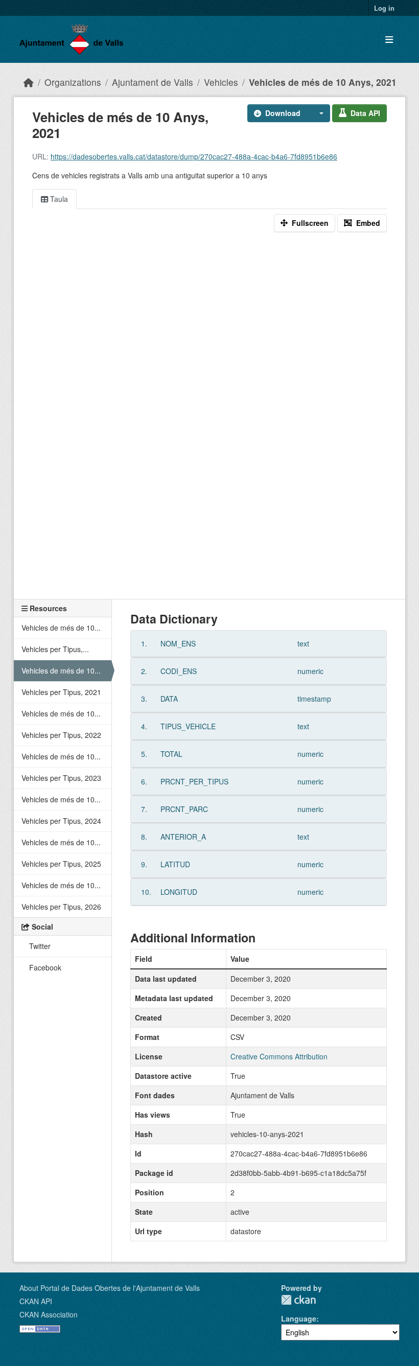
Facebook (44, 967)
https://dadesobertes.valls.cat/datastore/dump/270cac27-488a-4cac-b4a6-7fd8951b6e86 (194, 156)
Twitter (39, 946)
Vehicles (221, 82)
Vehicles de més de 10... (61, 627)
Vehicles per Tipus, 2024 (61, 821)
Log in (384, 8)
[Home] (29, 82)
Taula (58, 199)
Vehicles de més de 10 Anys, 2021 (323, 82)
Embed (368, 223)
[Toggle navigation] (389, 39)
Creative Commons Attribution (279, 1056)
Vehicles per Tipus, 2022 (61, 735)
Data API (365, 113)
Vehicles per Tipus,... (55, 649)
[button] (318, 113)
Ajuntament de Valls (152, 82)
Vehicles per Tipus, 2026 (61, 906)
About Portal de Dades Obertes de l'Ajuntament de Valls (109, 1288)
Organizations (72, 82)
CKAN (298, 1299)
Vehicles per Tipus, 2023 (61, 778)
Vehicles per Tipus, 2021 (61, 692)
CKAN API (35, 1301)
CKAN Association (48, 1314)
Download (282, 113)
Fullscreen (310, 223)
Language (298, 1318)
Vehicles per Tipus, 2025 (61, 864)
